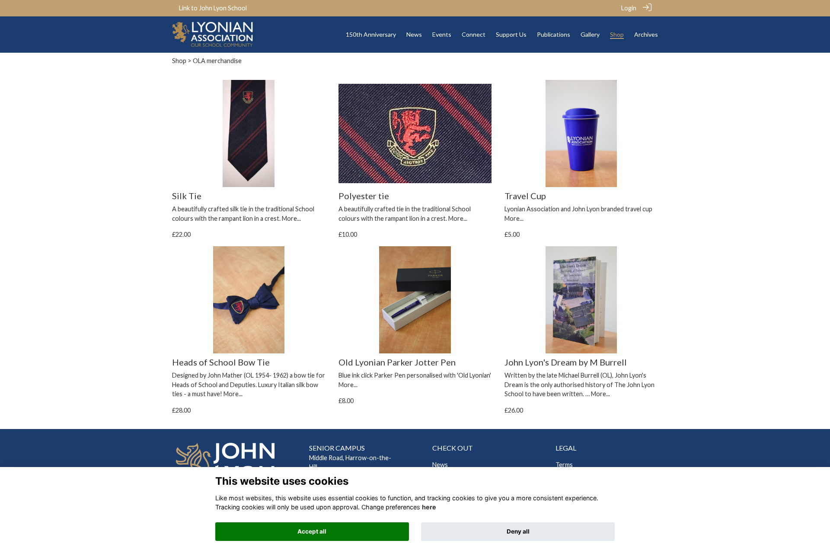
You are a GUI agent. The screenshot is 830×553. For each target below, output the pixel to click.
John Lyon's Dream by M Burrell (565, 362)
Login (628, 8)
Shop (179, 60)
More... (291, 218)
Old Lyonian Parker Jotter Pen (397, 362)
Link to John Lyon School (213, 8)
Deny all (518, 531)
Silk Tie (186, 196)
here (429, 507)
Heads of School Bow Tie (221, 362)
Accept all (311, 531)
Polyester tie (363, 196)
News (440, 464)
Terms (564, 464)
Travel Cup (525, 196)
